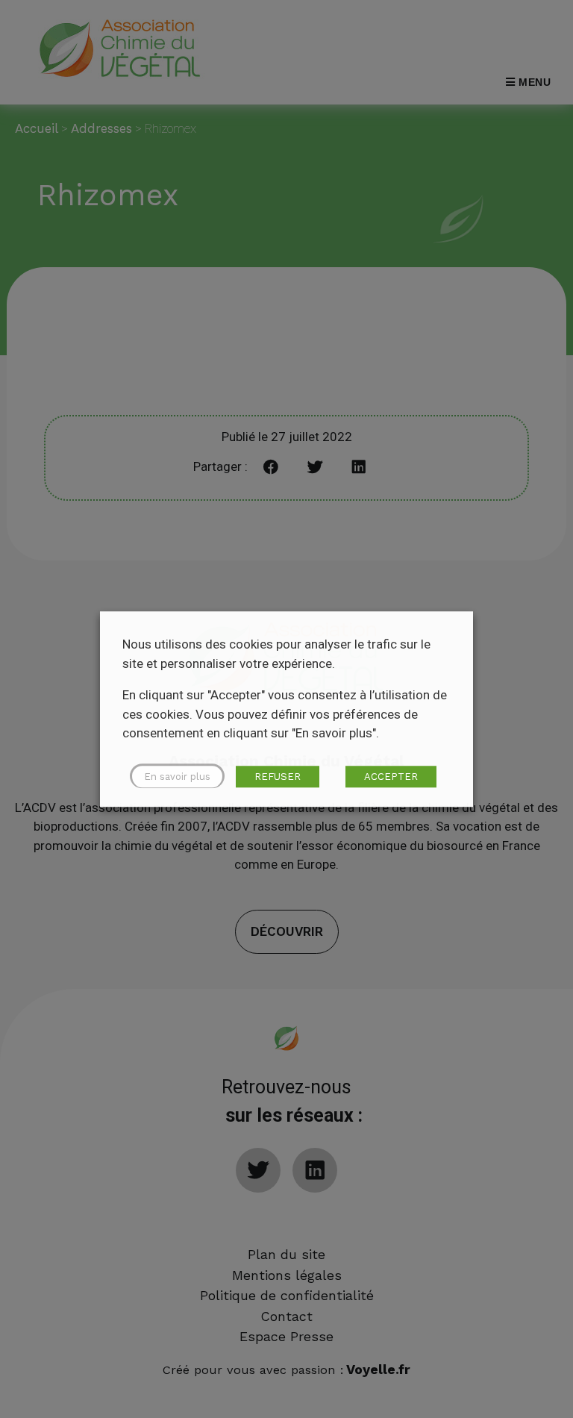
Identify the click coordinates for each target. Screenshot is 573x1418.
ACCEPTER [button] (391, 776)
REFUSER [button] (277, 776)
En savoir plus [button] (177, 776)
